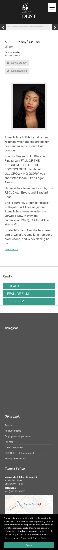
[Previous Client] (3, 27)
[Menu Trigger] (52, 7)
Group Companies (14, 447)
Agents (8, 425)
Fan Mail (9, 441)
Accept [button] (29, 545)
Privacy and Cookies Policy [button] (33, 538)
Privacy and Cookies (15, 458)
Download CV (19, 63)
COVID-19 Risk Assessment (19, 452)
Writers (8, 26)
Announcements (13, 430)
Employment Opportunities (18, 436)
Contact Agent (19, 70)
